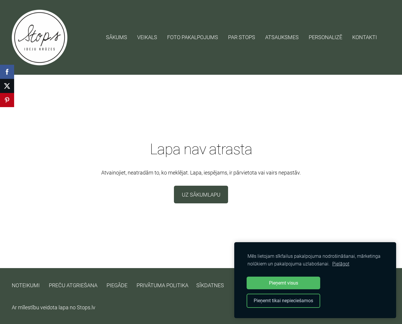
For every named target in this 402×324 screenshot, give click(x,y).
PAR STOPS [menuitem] (241, 37)
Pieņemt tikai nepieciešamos (283, 300)
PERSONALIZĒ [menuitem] (325, 37)
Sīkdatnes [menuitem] (210, 285)
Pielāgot (340, 264)
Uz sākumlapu (201, 195)
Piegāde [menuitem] (117, 285)
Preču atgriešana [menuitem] (73, 285)
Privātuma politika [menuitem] (162, 285)
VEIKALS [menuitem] (147, 37)
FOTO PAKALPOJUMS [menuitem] (192, 37)
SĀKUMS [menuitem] (116, 37)
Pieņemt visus (283, 283)
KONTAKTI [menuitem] (364, 37)
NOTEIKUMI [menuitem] (26, 285)
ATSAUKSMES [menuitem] (282, 37)
